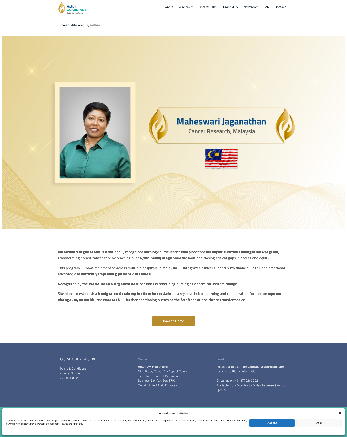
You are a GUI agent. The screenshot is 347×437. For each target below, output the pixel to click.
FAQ (266, 7)
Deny (319, 423)
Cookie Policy (69, 377)
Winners (184, 7)
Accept (272, 423)
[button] (340, 413)
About (169, 7)
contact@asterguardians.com (263, 366)
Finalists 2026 (208, 7)
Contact (280, 7)
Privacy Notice (70, 373)
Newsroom (251, 7)
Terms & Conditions (73, 368)
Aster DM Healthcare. (153, 366)
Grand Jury (230, 7)
